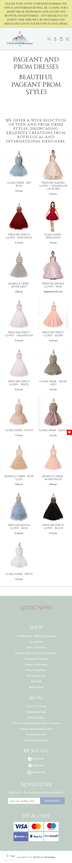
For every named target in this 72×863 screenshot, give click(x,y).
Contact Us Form (36, 706)
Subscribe (52, 800)
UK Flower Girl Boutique (44, 857)
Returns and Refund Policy (36, 729)
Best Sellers (36, 687)
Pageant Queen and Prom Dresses (36, 653)
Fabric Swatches (36, 675)
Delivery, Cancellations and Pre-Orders (36, 723)
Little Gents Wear (36, 670)
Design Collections (36, 664)
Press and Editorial (36, 740)
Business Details (36, 712)
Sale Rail (36, 681)
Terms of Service (36, 734)
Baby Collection (36, 647)
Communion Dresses (36, 658)
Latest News (36, 608)
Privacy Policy (36, 717)
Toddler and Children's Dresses (36, 636)
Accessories (36, 641)
